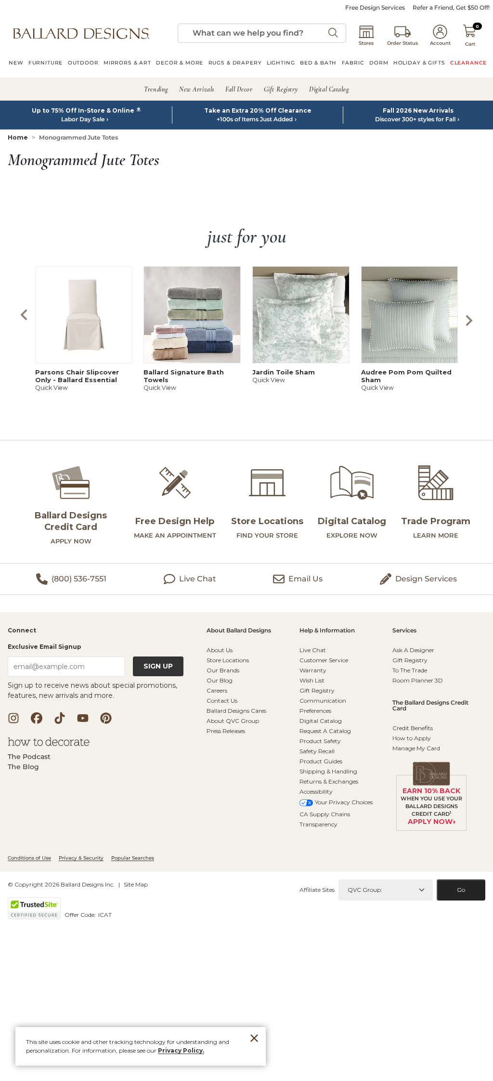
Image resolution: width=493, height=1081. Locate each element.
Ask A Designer (413, 650)
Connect (22, 631)
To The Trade (409, 670)
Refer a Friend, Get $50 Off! (451, 8)
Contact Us (222, 700)
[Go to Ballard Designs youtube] (83, 718)
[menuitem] (16, 64)
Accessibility (316, 791)
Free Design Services (375, 8)
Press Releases (226, 730)
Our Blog (220, 680)
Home (18, 137)
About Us (220, 650)
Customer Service (323, 660)
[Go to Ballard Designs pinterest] (106, 718)
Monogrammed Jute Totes (78, 137)
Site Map (136, 884)
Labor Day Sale (82, 119)
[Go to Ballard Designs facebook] (36, 718)
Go (461, 889)
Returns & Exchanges (328, 781)
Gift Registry (317, 690)
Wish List (311, 680)
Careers (217, 690)
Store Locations (228, 660)
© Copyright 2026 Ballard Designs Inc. (61, 884)
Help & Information (327, 631)
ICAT (105, 914)
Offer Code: (81, 914)
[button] (81, 33)
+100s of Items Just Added (255, 119)
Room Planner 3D (417, 680)
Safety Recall (317, 751)
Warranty (312, 670)
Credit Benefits (412, 728)
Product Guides (320, 761)
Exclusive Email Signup (44, 646)
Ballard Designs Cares (236, 710)
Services (404, 631)
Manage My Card (416, 748)
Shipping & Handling (328, 771)
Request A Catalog (325, 730)
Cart (470, 44)
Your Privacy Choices (344, 802)
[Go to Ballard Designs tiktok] (59, 718)
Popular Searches (132, 858)
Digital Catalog (320, 720)
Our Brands (223, 670)
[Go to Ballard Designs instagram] (13, 718)
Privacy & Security (81, 858)
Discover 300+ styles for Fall (415, 119)
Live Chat (312, 650)
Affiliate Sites (317, 889)
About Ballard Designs (239, 631)
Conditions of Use (29, 858)
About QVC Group (233, 720)
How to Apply (411, 738)
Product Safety (320, 741)
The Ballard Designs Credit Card (430, 706)
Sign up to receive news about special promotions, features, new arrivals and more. (92, 690)
